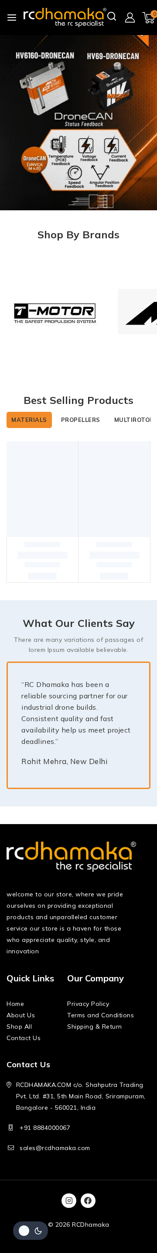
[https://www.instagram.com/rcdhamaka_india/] (68, 1200)
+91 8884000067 (45, 1128)
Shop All (19, 1026)
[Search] (112, 17)
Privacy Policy (88, 1004)
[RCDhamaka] (65, 17)
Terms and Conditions (100, 1015)
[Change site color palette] (30, 1230)
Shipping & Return (94, 1026)
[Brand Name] (56, 311)
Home (15, 1004)
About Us (21, 1015)
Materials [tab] (29, 419)
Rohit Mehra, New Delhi (64, 761)
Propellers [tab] (80, 419)
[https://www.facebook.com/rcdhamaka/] (88, 1200)
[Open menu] (12, 17)
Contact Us (24, 1038)
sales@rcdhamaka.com (55, 1148)
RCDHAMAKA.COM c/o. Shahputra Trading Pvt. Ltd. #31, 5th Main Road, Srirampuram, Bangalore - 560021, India (81, 1096)
